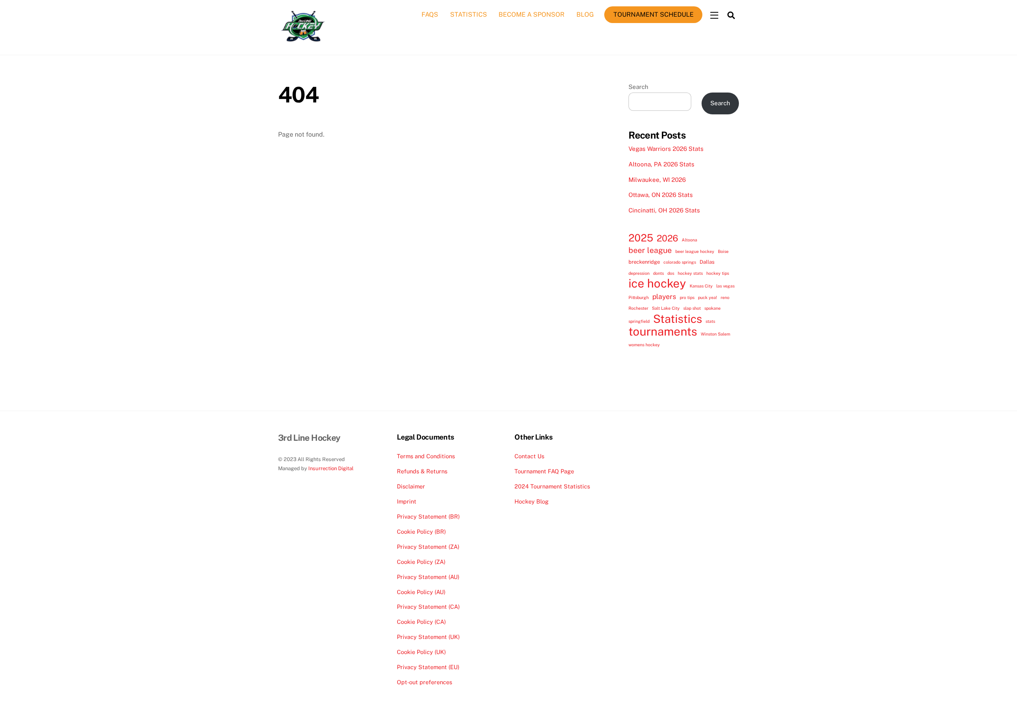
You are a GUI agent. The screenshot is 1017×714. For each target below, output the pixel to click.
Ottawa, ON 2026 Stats (660, 194)
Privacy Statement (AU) (428, 576)
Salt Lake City (666, 308)
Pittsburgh (638, 297)
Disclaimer (411, 486)
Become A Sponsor (532, 14)
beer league (650, 250)
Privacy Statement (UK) (428, 636)
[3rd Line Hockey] (303, 42)
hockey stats (690, 273)
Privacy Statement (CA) (428, 606)
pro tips (687, 297)
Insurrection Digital (331, 468)
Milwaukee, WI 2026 (657, 179)
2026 (667, 238)
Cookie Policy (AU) (421, 592)
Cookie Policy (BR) (421, 531)
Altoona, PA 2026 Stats (661, 164)
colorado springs (679, 262)
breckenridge (644, 262)
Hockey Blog (531, 501)
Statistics (468, 14)
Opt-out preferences (424, 682)
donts (658, 273)
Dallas (707, 262)
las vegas (725, 286)
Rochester (638, 308)
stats (710, 321)
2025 (640, 238)
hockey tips (717, 273)
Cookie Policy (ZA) (421, 561)
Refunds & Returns (422, 471)
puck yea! (707, 297)
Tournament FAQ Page (544, 471)
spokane (712, 308)
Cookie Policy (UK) (421, 651)
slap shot (692, 308)
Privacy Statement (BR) (428, 516)
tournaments (662, 331)
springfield (639, 321)
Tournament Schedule (653, 14)
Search (638, 86)
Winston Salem (715, 334)
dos (670, 273)
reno (725, 297)
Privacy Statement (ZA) (428, 546)
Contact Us (529, 456)
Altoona (689, 239)
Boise (723, 251)
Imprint (406, 501)
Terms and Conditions (426, 456)
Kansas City (701, 286)
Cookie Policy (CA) (421, 621)
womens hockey (644, 344)
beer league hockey (694, 251)
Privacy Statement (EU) (428, 667)
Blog (585, 14)
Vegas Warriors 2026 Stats (666, 148)
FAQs (429, 14)
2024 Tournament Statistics (552, 486)
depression (639, 273)
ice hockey (657, 283)
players (664, 296)
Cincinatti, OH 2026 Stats (664, 210)
